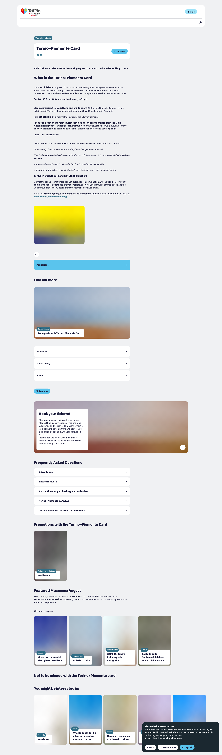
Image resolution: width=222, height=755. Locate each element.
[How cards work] (82, 481)
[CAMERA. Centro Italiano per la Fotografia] (120, 641)
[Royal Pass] (50, 720)
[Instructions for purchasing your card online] (82, 491)
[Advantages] (82, 472)
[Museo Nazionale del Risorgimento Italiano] (50, 641)
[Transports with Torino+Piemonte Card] (82, 313)
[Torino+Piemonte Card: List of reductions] (82, 510)
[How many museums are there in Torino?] (120, 720)
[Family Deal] (50, 556)
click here (176, 738)
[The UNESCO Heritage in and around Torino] (189, 720)
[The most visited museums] (154, 720)
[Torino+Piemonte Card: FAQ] (82, 501)
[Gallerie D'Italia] (85, 641)
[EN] (200, 22)
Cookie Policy (170, 732)
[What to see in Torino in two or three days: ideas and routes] (85, 720)
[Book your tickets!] (111, 427)
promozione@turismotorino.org (50, 196)
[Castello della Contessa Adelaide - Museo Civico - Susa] (154, 641)
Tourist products (43, 38)
